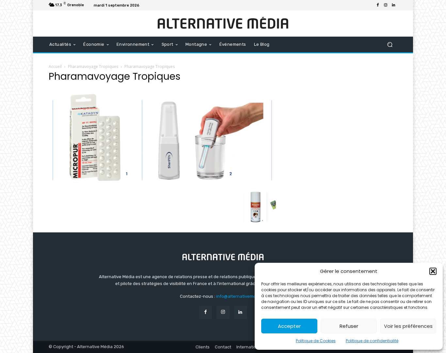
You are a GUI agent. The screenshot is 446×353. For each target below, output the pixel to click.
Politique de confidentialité (372, 341)
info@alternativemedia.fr (241, 296)
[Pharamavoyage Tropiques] (162, 184)
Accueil (55, 66)
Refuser (349, 326)
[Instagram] (386, 5)
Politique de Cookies (316, 341)
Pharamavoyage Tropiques (93, 66)
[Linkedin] (393, 5)
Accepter (289, 326)
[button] (433, 271)
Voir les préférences (408, 326)
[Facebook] (378, 5)
